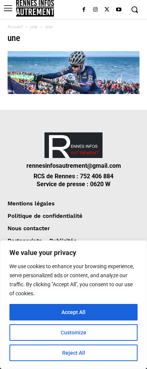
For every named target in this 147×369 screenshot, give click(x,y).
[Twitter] (107, 10)
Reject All (73, 353)
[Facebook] (84, 10)
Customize (73, 333)
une (34, 26)
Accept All (73, 312)
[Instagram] (95, 10)
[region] (73, 304)
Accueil (15, 26)
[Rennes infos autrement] (35, 8)
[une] (73, 92)
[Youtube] (118, 10)
